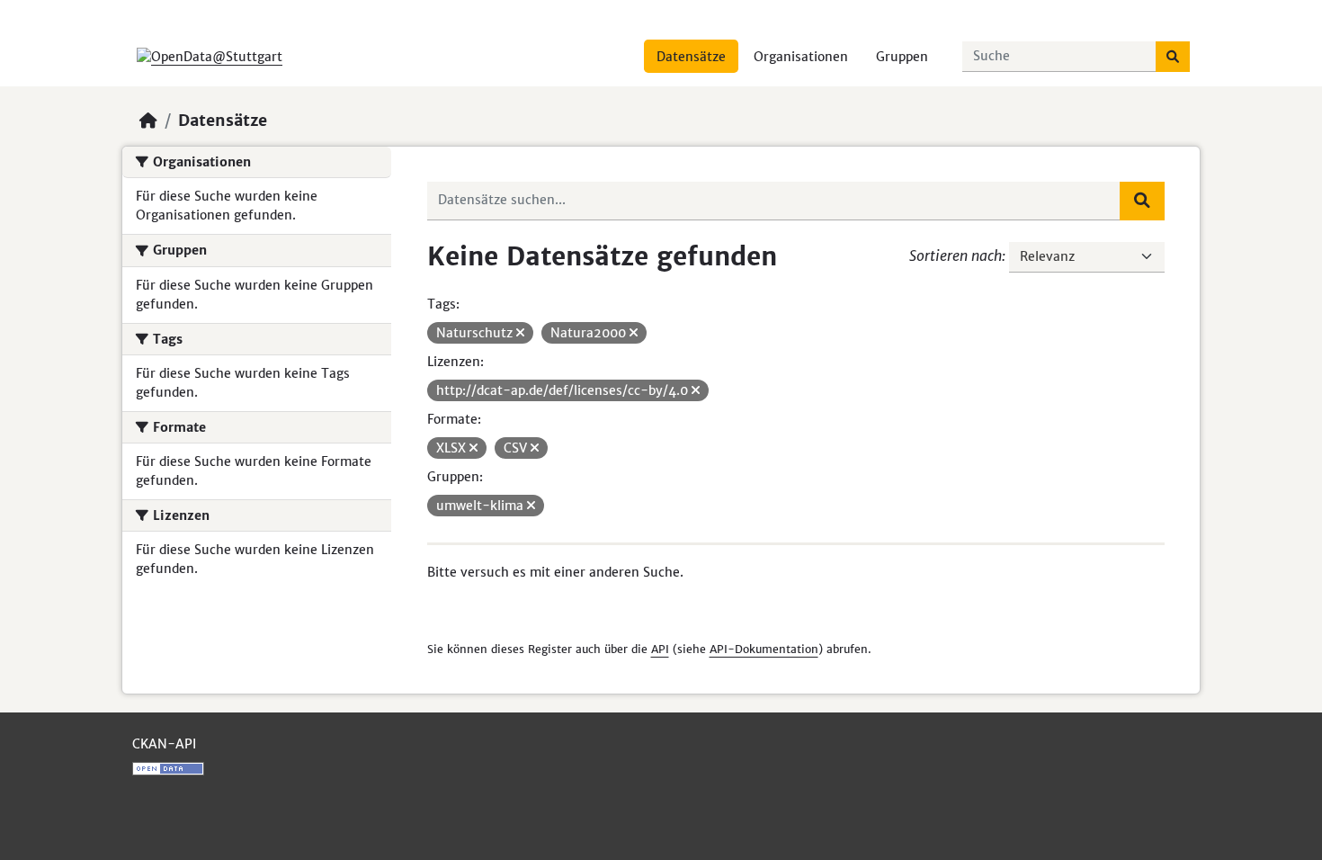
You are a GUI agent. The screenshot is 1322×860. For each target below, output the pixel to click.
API (660, 649)
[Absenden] (1173, 56)
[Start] (148, 120)
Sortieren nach (955, 255)
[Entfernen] (520, 333)
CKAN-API (164, 744)
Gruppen (902, 57)
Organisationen (801, 57)
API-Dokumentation (764, 649)
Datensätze (691, 57)
